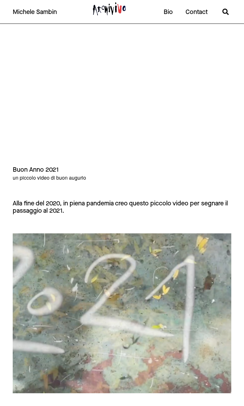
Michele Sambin (35, 12)
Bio (168, 12)
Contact (197, 12)
